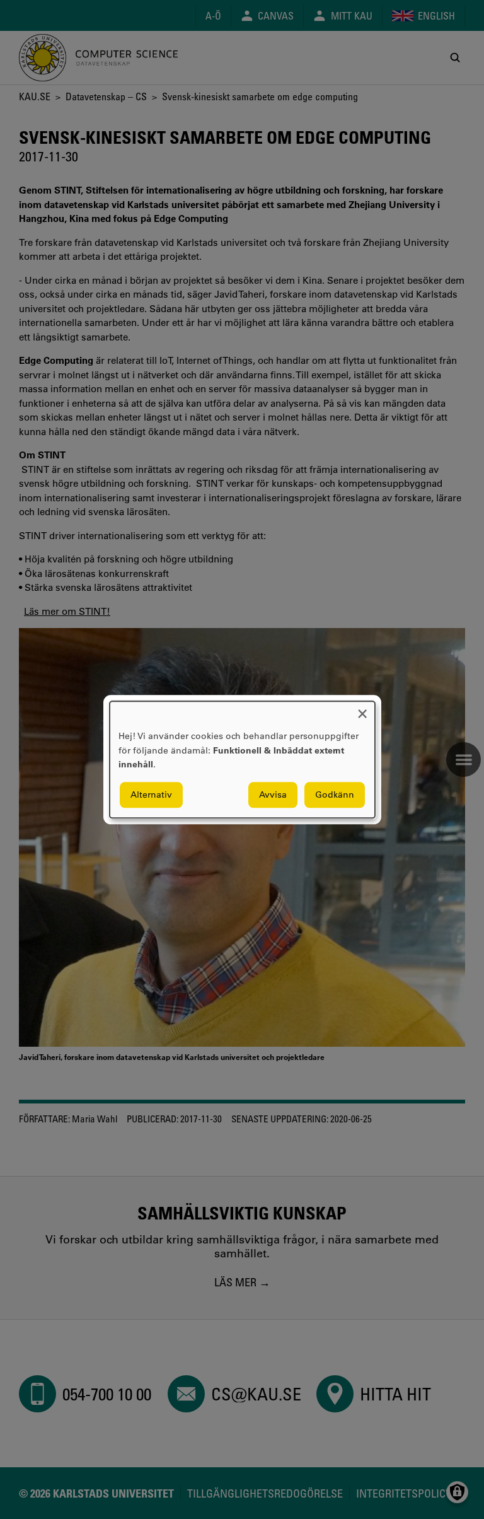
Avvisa (273, 794)
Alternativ (151, 794)
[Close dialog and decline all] (362, 709)
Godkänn (334, 794)
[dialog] (242, 759)
